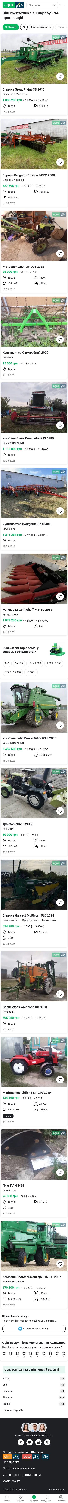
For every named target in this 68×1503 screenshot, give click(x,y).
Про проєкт (11, 1462)
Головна (7, 1501)
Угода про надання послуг (22, 1475)
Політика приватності (19, 1468)
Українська (56, 1489)
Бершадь (33, 1391)
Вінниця (33, 1397)
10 (64, 1357)
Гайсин (33, 1403)
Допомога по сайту (34, 1435)
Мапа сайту (11, 1481)
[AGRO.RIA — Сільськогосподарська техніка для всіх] (14, 5)
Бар (33, 1384)
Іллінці (33, 1378)
